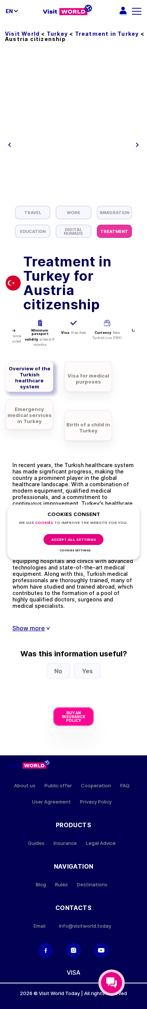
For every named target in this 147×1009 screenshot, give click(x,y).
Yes (87, 671)
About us (24, 785)
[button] (10, 145)
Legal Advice (101, 843)
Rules (61, 884)
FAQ (125, 785)
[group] (32, 212)
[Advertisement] (73, 128)
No (58, 671)
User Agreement (51, 801)
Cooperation (96, 785)
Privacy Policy (96, 801)
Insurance (65, 843)
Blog (41, 884)
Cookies (44, 523)
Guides (36, 843)
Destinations (92, 884)
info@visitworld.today (85, 926)
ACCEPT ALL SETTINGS (73, 540)
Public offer (58, 785)
